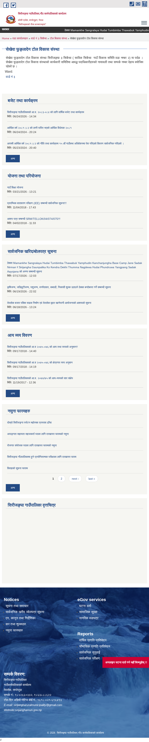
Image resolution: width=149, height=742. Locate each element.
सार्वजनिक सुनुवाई (89, 652)
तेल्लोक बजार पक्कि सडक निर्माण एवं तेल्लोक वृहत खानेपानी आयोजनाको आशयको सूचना (49, 302)
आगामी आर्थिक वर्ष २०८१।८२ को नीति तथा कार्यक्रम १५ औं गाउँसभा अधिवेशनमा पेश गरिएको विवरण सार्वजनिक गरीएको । (65, 143)
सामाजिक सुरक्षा (88, 612)
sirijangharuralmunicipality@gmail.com (38, 705)
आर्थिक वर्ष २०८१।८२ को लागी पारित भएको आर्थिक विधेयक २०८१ (39, 127)
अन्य (13, 158)
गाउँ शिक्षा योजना (15, 187)
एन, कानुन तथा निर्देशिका (21, 618)
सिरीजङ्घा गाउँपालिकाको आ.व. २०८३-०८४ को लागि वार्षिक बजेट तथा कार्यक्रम (45, 112)
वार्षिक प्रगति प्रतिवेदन (93, 640)
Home (5, 38)
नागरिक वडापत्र (88, 618)
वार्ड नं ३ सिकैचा (39, 38)
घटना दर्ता (85, 606)
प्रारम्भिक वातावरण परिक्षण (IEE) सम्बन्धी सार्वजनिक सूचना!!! (37, 203)
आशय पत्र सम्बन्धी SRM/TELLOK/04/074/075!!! (33, 218)
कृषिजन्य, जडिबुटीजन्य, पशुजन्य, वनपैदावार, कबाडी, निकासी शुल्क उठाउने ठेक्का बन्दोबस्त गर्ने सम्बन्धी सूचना (59, 287)
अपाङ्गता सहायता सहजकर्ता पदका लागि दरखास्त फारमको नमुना (38, 433)
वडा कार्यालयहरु (20, 38)
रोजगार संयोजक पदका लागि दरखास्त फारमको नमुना (32, 445)
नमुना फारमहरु (14, 630)
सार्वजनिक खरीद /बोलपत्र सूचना (25, 612)
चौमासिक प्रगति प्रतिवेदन (94, 646)
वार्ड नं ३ (10, 76)
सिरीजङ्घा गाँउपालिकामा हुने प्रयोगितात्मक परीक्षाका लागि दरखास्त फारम (41, 456)
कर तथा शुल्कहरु (16, 624)
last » (91, 478)
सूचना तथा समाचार (17, 606)
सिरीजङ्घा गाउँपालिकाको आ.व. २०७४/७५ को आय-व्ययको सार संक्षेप (40, 378)
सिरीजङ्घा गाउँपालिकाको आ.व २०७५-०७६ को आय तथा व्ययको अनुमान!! (42, 346)
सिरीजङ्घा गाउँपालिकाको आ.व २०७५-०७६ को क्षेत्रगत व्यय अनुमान (40, 362)
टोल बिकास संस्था (58, 38)
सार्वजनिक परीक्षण (89, 658)
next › (75, 478)
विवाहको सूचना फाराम (17, 468)
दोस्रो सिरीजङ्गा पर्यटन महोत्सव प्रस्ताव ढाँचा (29, 422)
